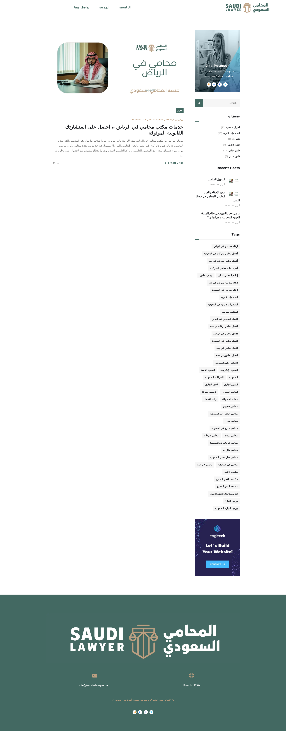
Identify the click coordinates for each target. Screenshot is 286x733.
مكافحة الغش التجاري (227, 486)
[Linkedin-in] (140, 712)
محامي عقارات (230, 450)
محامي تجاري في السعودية (225, 428)
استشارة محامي (230, 311)
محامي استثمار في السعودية (224, 413)
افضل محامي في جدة (227, 348)
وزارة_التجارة (231, 501)
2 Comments (138, 119)
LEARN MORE (175, 163)
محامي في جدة (204, 464)
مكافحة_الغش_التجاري (227, 479)
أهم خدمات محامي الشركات (224, 268)
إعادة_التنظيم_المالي (228, 275)
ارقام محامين (206, 275)
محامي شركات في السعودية (224, 442)
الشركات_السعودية (214, 377)
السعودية (233, 377)
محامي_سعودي (230, 406)
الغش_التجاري (231, 384)
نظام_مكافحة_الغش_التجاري (224, 493)
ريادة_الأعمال (210, 399)
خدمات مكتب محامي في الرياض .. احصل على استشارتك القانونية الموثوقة (124, 130)
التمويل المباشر (216, 179)
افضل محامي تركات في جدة (224, 326)
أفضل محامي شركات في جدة (223, 260)
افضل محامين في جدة (227, 355)
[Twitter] (151, 712)
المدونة (104, 7)
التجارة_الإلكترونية (229, 370)
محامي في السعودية (228, 464)
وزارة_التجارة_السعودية (226, 508)
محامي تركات (231, 435)
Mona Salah (156, 119)
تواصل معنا (81, 7)
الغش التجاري (211, 384)
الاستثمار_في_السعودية (226, 362)
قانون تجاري (234, 144)
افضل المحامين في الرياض (225, 319)
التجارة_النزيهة (208, 370)
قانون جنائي (234, 150)
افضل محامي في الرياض (226, 333)
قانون (179, 110)
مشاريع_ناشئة (231, 472)
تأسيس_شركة (209, 391)
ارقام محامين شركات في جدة (223, 282)
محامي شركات (211, 435)
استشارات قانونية (231, 133)
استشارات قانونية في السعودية (223, 304)
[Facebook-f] (146, 712)
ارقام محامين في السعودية (225, 290)
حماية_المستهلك (230, 399)
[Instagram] (135, 712)
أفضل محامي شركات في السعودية (221, 253)
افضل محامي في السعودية (225, 341)
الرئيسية (125, 7)
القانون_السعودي (230, 391)
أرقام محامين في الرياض (226, 246)
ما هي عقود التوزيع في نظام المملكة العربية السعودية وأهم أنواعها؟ (220, 215)
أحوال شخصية (233, 127)
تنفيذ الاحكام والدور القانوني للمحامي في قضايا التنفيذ (218, 196)
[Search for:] (217, 103)
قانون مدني (234, 156)
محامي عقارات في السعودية (224, 457)
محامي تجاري (231, 421)
